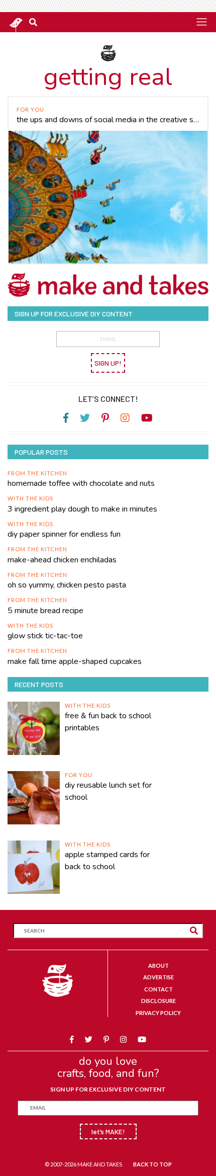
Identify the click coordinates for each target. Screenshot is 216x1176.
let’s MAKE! (108, 1131)
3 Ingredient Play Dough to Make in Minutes (82, 509)
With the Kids (30, 498)
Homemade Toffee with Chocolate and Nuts (81, 483)
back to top (152, 1164)
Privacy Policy (158, 1013)
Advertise (158, 977)
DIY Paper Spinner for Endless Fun (64, 534)
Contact (158, 989)
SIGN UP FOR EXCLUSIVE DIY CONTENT (108, 1089)
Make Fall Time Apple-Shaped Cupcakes (75, 661)
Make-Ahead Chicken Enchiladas (62, 559)
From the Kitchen (37, 473)
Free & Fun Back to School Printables (108, 721)
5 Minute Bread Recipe (45, 610)
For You (30, 109)
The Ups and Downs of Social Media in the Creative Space (108, 119)
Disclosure (158, 1000)
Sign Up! (108, 363)
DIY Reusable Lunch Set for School (108, 791)
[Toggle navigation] (201, 21)
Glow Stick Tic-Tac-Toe (45, 635)
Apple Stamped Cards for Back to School (107, 860)
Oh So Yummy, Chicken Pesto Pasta (67, 585)
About (158, 965)
